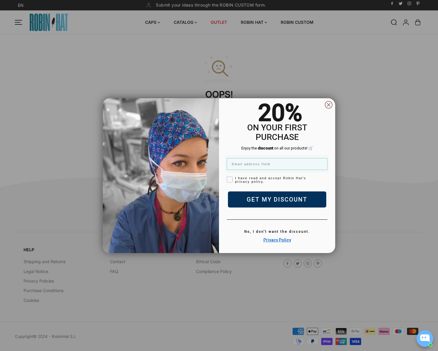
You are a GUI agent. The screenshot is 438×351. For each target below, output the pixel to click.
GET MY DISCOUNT (277, 199)
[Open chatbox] (425, 338)
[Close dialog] (328, 104)
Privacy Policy (277, 240)
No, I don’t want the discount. (277, 232)
